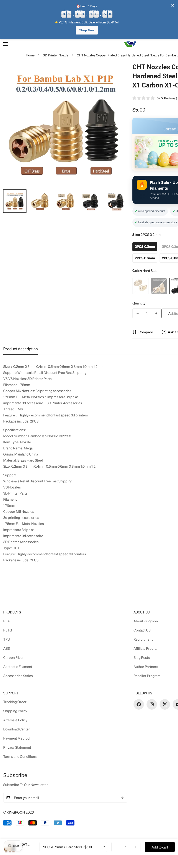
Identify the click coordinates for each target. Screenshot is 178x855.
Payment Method (16, 738)
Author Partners (146, 666)
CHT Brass (159, 286)
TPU (6, 639)
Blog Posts (142, 657)
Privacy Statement (17, 747)
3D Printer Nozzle (55, 55)
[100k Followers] (152, 704)
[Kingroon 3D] (130, 44)
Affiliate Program (147, 648)
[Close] (172, 5)
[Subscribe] (122, 798)
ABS (6, 648)
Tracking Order (14, 701)
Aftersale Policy (15, 720)
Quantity (138, 303)
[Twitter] (165, 704)
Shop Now (86, 30)
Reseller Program (147, 675)
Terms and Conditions (20, 756)
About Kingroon (146, 621)
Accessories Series (18, 675)
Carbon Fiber (13, 657)
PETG (7, 630)
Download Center (16, 729)
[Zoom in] (119, 71)
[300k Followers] (139, 704)
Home (30, 55)
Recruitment (143, 639)
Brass (140, 286)
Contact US (142, 630)
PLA (6, 621)
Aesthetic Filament (17, 666)
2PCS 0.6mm (145, 258)
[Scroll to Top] (170, 831)
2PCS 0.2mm (145, 246)
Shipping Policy (15, 711)
